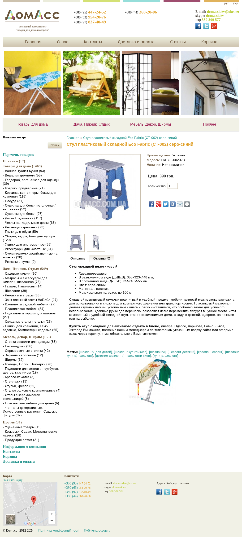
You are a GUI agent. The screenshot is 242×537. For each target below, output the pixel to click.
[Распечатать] (187, 204)
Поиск (55, 145)
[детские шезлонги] (110, 355)
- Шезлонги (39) (15, 291)
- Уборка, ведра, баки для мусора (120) (29, 238)
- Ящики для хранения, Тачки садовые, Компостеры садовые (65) (30, 328)
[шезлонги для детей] (95, 352)
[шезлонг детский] (181, 352)
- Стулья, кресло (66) (19, 386)
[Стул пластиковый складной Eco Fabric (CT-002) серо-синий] (105, 224)
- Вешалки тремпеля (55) (22, 175)
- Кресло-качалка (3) (19, 377)
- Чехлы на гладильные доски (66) (29, 222)
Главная (33, 42)
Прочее (209, 124)
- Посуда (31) (13, 201)
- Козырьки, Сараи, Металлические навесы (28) (30, 433)
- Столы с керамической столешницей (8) (21, 397)
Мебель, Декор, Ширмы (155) (27, 337)
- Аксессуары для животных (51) (28, 249)
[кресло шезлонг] (210, 352)
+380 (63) (90, 17)
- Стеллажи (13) (15, 381)
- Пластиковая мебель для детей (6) (31, 403)
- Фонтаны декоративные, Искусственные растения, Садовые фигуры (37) (30, 411)
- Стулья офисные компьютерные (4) (31, 390)
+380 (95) (90, 12)
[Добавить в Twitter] (166, 204)
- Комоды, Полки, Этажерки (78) (27, 364)
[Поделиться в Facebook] (151, 204)
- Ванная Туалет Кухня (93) (24, 171)
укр (235, 3)
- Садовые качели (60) (20, 273)
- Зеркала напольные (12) (23, 355)
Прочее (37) (12, 422)
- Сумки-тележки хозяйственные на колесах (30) (30, 255)
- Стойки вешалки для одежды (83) (30, 341)
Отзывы (178, 42)
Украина (178, 155)
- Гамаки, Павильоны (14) (23, 286)
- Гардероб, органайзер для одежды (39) (31, 181)
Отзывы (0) (101, 258)
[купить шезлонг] (165, 355)
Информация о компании (24, 447)
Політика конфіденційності (58, 530)
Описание (77, 258)
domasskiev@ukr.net (223, 11)
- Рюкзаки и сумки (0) (19, 262)
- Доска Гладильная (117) (22, 218)
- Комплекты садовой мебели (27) (29, 304)
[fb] (198, 26)
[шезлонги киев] (138, 355)
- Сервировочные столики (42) (26, 350)
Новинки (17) (14, 161)
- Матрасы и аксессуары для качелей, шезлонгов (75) (25, 280)
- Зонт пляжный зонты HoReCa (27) (30, 300)
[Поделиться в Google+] (158, 204)
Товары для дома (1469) (22, 166)
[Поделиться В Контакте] (173, 204)
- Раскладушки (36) (17, 346)
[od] (206, 26)
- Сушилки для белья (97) (23, 214)
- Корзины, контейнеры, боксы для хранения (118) (29, 194)
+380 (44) (141, 12)
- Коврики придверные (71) (24, 188)
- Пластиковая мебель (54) (23, 309)
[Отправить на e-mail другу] (180, 204)
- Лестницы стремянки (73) (23, 227)
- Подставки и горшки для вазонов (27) (29, 315)
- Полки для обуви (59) (20, 231)
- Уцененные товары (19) (22, 427)
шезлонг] (86, 355)
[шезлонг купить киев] (130, 352)
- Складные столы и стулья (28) (27, 321)
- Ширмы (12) (13, 359)
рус (226, 3)
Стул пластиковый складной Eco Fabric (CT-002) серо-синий (130, 138)
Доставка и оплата (136, 42)
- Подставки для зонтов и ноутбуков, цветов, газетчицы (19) (31, 370)
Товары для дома (32, 124)
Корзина (209, 42)
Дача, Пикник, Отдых (91, 124)
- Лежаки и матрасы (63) (22, 295)
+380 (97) (90, 22)
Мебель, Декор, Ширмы (150, 124)
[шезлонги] (157, 352)
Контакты (93, 42)
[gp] (214, 26)
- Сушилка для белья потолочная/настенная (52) (29, 207)
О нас (62, 42)
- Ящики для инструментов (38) (27, 244)
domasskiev (215, 16)
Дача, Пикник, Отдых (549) (25, 269)
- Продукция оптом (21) (21, 440)
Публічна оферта (97, 530)
